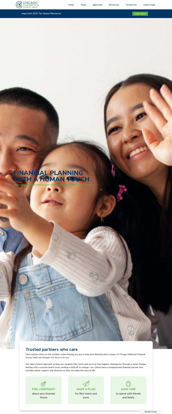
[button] (70, 4)
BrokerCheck (151, 411)
